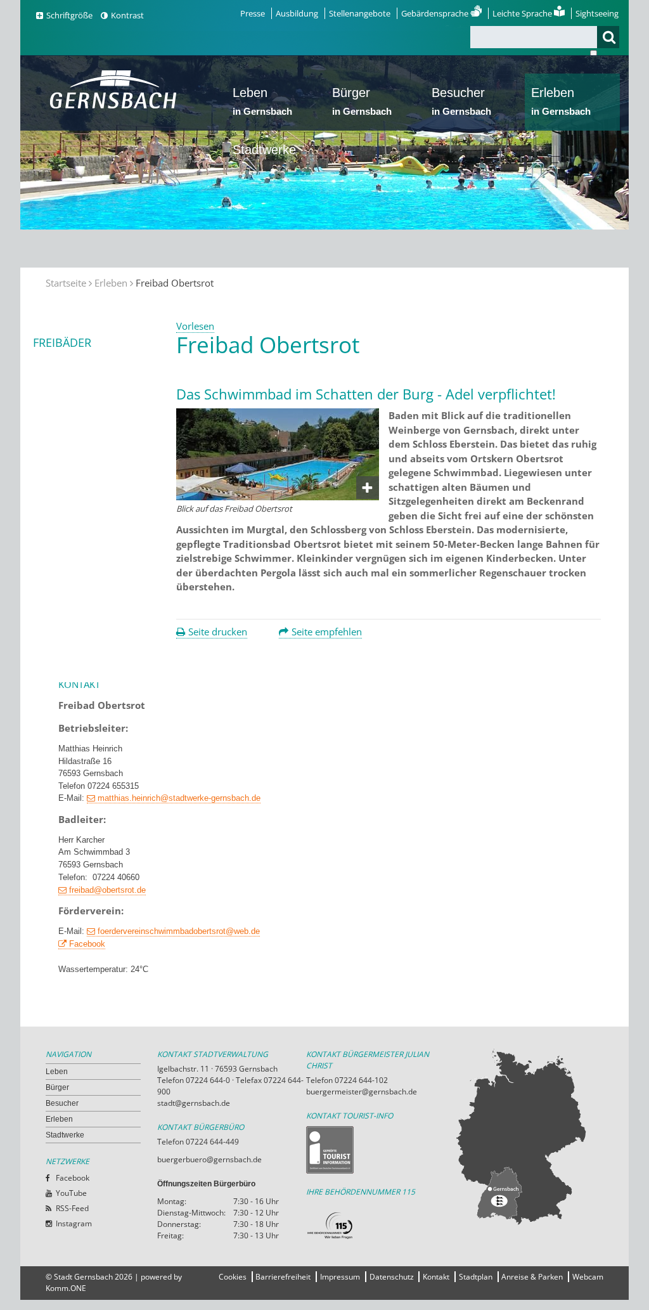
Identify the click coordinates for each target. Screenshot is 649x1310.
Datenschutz (391, 1276)
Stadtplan (475, 1276)
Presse (252, 13)
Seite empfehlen (327, 631)
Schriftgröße (69, 15)
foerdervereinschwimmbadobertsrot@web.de (179, 931)
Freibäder (62, 342)
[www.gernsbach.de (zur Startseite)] (116, 107)
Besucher (461, 101)
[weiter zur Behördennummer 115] (380, 1226)
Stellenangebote (359, 13)
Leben (262, 101)
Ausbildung (297, 13)
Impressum (340, 1276)
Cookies (233, 1276)
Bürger (362, 101)
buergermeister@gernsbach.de (361, 1091)
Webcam (587, 1276)
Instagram (74, 1223)
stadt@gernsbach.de (193, 1103)
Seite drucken (217, 631)
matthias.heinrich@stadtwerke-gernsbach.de (179, 798)
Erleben (561, 101)
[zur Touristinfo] (380, 1150)
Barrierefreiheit (283, 1276)
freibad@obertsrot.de (107, 890)
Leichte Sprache (523, 13)
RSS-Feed (72, 1208)
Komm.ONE (66, 1288)
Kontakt (436, 1276)
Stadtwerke (264, 150)
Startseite (66, 282)
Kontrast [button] (127, 15)
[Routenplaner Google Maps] (528, 1136)
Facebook (87, 944)
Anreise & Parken (532, 1276)
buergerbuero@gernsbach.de (209, 1159)
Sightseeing (597, 13)
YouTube (71, 1193)
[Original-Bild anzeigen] (277, 496)
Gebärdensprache (435, 13)
